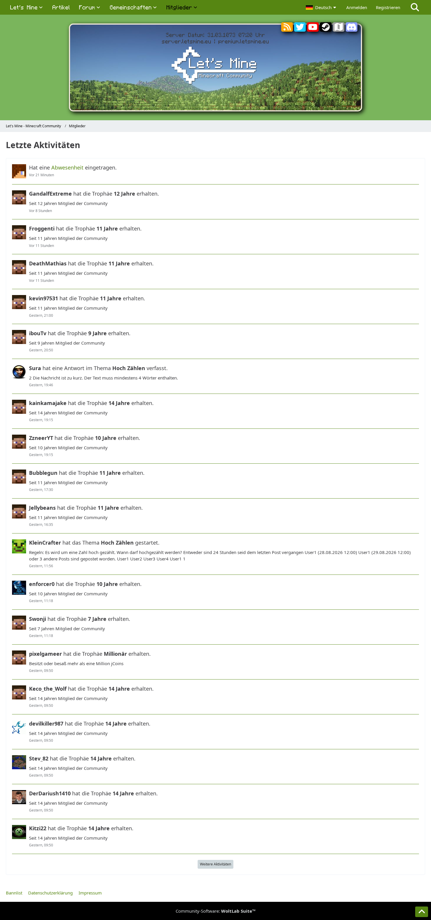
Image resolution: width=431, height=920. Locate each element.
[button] (321, 7)
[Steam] (326, 29)
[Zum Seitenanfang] (421, 912)
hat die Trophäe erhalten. (94, 193)
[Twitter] (300, 29)
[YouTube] (313, 29)
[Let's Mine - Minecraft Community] (215, 66)
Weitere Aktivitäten (215, 864)
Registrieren (388, 7)
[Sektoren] (339, 28)
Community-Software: (216, 911)
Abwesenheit (67, 167)
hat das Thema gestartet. (94, 542)
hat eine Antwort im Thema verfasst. (98, 368)
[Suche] (415, 7)
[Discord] (351, 29)
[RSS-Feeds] (287, 28)
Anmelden (356, 7)
